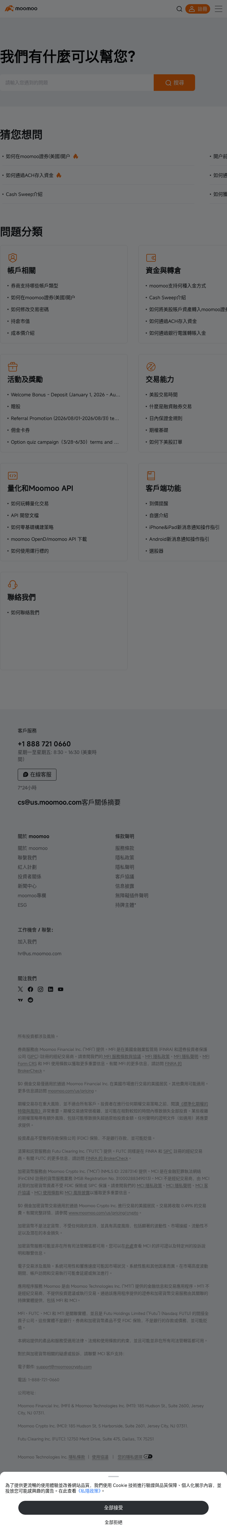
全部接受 (113, 1507)
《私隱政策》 (88, 1491)
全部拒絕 (113, 1522)
